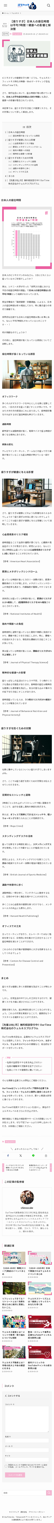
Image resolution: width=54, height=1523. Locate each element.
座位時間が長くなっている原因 (26, 135)
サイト (7, 1455)
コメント (9, 1404)
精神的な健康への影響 (22, 153)
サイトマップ (14, 1512)
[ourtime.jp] (27, 5)
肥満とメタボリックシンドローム (27, 146)
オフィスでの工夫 (20, 171)
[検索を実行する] (49, 1493)
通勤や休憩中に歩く (21, 168)
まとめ (11, 175)
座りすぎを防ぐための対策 (20, 157)
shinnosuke (27, 1208)
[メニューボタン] (5, 5)
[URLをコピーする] (46, 1155)
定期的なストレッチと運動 (24, 161)
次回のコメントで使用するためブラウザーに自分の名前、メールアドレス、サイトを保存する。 (27, 1466)
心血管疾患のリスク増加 (23, 143)
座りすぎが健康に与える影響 (21, 139)
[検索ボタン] (48, 5)
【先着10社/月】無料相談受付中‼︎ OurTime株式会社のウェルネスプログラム (28, 182)
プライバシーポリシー (37, 1512)
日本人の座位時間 (16, 132)
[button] (8, 1155)
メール (9, 1446)
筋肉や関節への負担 (21, 150)
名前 (8, 1436)
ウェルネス (17, 34)
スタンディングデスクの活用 (25, 164)
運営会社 (23, 1512)
